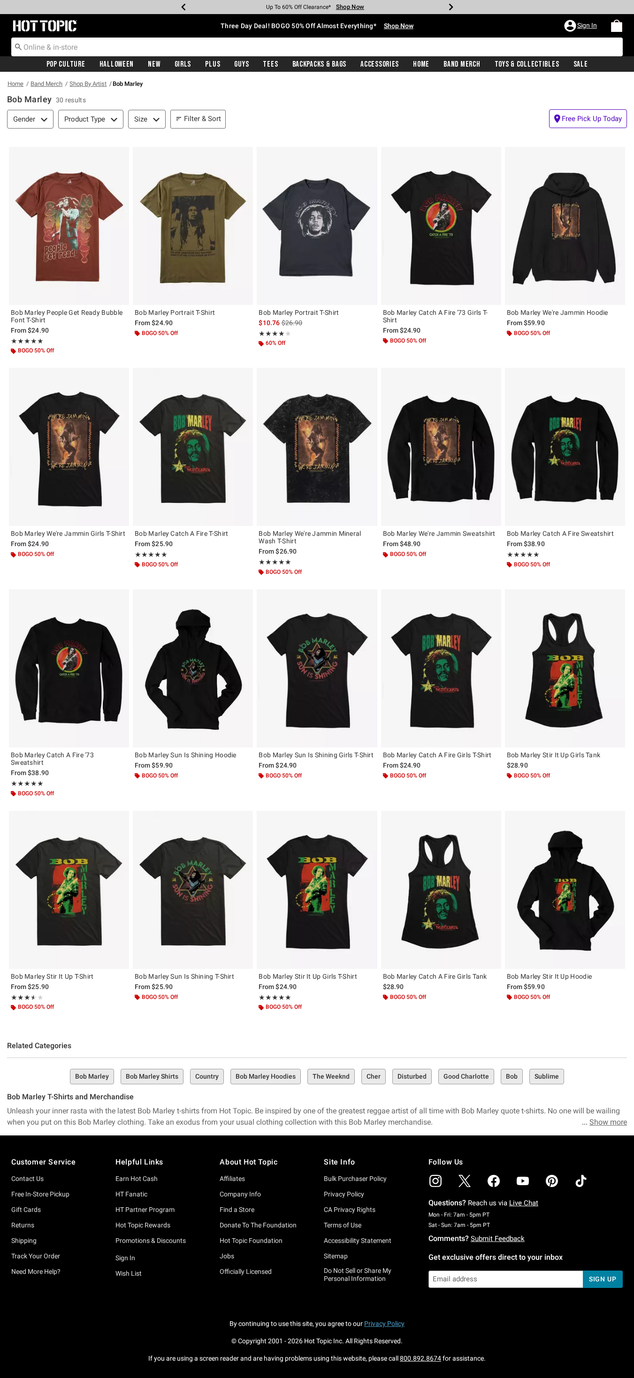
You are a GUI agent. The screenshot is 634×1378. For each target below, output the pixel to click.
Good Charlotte (466, 1076)
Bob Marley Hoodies (266, 1076)
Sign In (125, 1258)
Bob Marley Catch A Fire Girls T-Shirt (437, 755)
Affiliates (232, 1178)
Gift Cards (26, 1209)
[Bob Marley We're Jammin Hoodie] (565, 226)
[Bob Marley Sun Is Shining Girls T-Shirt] (317, 668)
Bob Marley (92, 1076)
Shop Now (350, 6)
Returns (22, 1225)
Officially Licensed (246, 1271)
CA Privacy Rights (349, 1209)
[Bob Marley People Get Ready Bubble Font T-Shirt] (69, 226)
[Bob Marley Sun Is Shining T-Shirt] (193, 890)
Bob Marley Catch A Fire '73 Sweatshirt (52, 758)
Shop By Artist (88, 83)
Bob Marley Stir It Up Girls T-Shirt (308, 976)
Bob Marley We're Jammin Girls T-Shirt (68, 533)
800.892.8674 (420, 1358)
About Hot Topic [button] (248, 1161)
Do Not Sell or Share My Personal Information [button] (357, 1274)
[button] (581, 26)
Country (207, 1076)
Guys (241, 64)
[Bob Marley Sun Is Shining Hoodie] (193, 668)
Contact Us (27, 1178)
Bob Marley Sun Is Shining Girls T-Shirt (316, 755)
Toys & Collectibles (527, 64)
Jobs (227, 1256)
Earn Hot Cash (136, 1178)
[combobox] (317, 47)
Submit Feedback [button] (498, 1238)
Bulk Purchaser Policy (355, 1178)
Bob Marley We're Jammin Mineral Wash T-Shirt (310, 537)
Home (421, 64)
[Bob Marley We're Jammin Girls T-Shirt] (69, 447)
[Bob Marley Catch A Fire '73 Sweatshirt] (69, 668)
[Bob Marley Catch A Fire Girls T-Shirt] (441, 668)
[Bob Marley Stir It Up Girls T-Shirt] (317, 890)
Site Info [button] (339, 1161)
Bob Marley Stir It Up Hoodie (549, 976)
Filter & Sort (202, 118)
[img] (435, 1181)
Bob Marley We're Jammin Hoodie (557, 312)
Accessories (379, 64)
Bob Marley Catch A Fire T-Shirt (181, 533)
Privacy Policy (344, 1194)
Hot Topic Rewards (142, 1225)
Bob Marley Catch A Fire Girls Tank (435, 976)
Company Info (240, 1194)
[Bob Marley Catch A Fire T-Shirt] (193, 447)
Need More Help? (36, 1271)
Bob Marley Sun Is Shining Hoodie (186, 755)
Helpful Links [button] (139, 1161)
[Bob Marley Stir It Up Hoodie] (565, 890)
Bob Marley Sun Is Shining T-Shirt (184, 976)
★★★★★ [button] (27, 341)
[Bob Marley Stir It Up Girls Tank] (565, 668)
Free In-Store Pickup (40, 1194)
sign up (603, 1279)
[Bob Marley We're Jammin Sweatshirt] (441, 447)
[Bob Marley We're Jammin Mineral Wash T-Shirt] (317, 447)
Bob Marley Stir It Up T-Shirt (52, 976)
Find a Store (237, 1209)
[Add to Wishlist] (119, 156)
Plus (212, 64)
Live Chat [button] (523, 1203)
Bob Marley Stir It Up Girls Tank (554, 755)
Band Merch (461, 64)
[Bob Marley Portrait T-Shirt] (193, 226)
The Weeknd (331, 1076)
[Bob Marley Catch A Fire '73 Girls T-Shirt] (441, 226)
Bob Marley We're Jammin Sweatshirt (439, 533)
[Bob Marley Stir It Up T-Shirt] (69, 890)
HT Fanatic (131, 1194)
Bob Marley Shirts (152, 1076)
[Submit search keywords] (18, 46)
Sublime (547, 1076)
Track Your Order (35, 1256)
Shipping (24, 1240)
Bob (512, 1076)
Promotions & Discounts (150, 1240)
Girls (183, 64)
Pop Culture (65, 64)
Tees (270, 64)
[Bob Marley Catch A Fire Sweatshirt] (565, 447)
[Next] (451, 7)
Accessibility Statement (357, 1240)
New (154, 64)
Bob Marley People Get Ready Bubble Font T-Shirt (66, 316)
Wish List (128, 1273)
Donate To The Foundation (258, 1225)
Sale (580, 64)
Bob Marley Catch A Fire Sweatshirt (560, 533)
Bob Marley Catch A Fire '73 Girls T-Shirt (435, 316)
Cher (374, 1076)
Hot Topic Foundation (251, 1240)
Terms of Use (342, 1225)
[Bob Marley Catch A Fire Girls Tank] (441, 890)
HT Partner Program (145, 1209)
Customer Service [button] (43, 1161)
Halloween (116, 64)
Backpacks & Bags (319, 64)
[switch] (588, 118)
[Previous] (183, 7)
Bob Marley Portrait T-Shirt (175, 312)
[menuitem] (617, 26)
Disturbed (412, 1076)
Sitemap (336, 1256)
